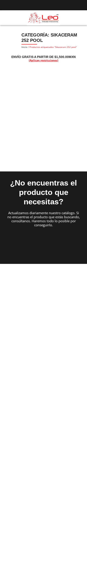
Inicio (24, 47)
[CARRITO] (81, 17)
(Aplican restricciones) (43, 60)
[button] (5, 18)
